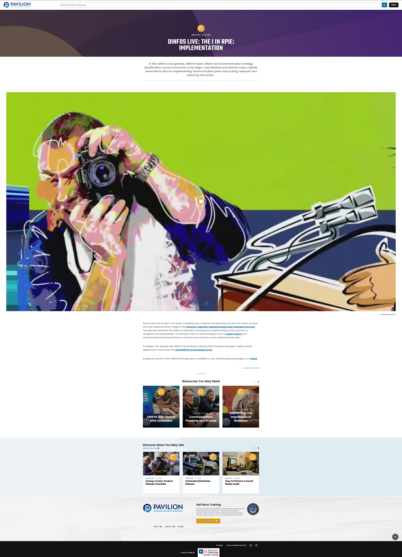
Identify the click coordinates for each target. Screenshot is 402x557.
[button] (201, 201)
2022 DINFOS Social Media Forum (193, 349)
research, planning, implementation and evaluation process (220, 326)
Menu (393, 5)
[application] (201, 201)
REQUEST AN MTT (207, 521)
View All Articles (150, 448)
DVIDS (253, 358)
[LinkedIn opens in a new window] (256, 545)
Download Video (387, 314)
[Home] (17, 5)
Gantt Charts (233, 333)
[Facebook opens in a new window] (251, 545)
